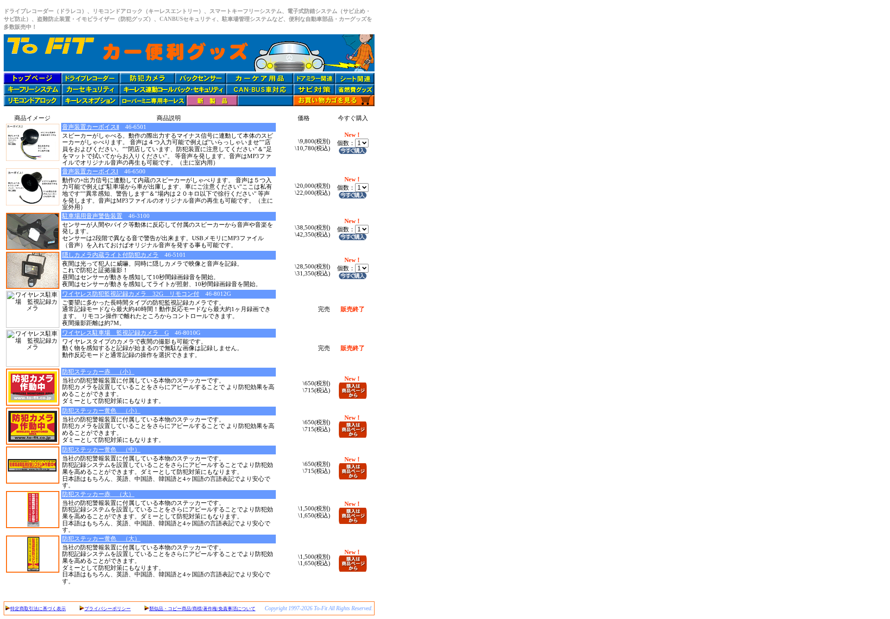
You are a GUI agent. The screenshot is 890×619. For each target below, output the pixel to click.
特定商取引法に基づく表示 (38, 608)
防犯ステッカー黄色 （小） (101, 410)
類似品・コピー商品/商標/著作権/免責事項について (202, 608)
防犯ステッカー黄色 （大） (101, 538)
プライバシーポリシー (107, 608)
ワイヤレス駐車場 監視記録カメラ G (115, 332)
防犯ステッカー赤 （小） (98, 371)
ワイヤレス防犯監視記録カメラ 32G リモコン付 (130, 293)
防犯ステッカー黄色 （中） (101, 449)
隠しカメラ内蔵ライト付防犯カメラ (110, 254)
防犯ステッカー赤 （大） (98, 494)
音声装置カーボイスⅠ (90, 171)
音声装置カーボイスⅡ (90, 126)
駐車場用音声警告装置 (92, 215)
